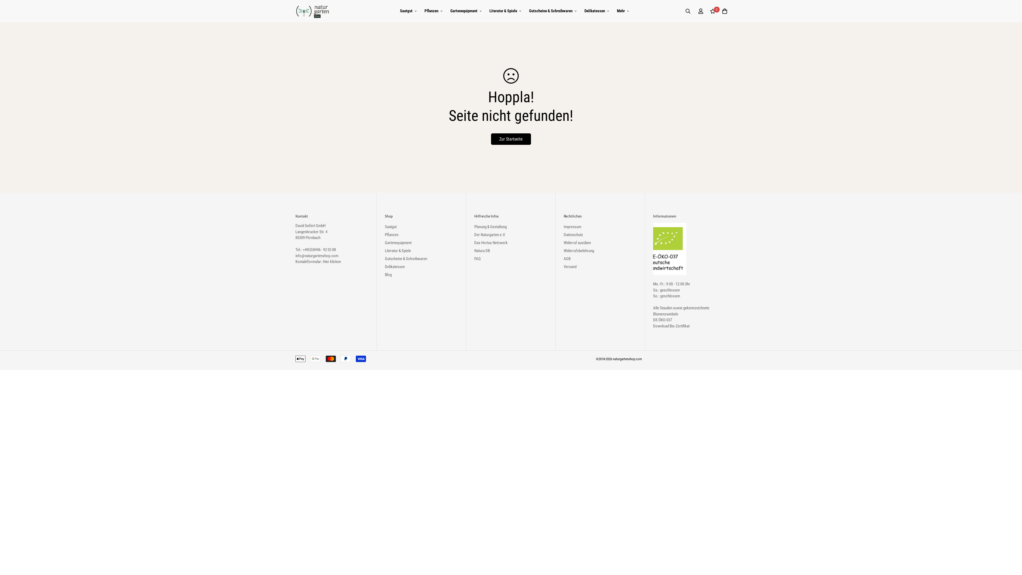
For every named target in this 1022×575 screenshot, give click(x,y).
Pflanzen (431, 11)
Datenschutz (573, 234)
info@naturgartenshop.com (316, 255)
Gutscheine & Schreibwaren (550, 11)
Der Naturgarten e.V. (489, 234)
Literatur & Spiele (503, 11)
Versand (570, 266)
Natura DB (482, 250)
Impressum (572, 226)
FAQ (477, 258)
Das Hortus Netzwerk (491, 242)
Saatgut (406, 11)
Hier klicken (332, 261)
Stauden (666, 308)
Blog (388, 274)
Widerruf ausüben (577, 242)
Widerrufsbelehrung (579, 250)
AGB (567, 258)
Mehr (621, 11)
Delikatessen (594, 11)
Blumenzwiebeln (665, 314)
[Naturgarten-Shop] (312, 11)
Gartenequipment (463, 11)
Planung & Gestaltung (490, 226)
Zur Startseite (511, 139)
